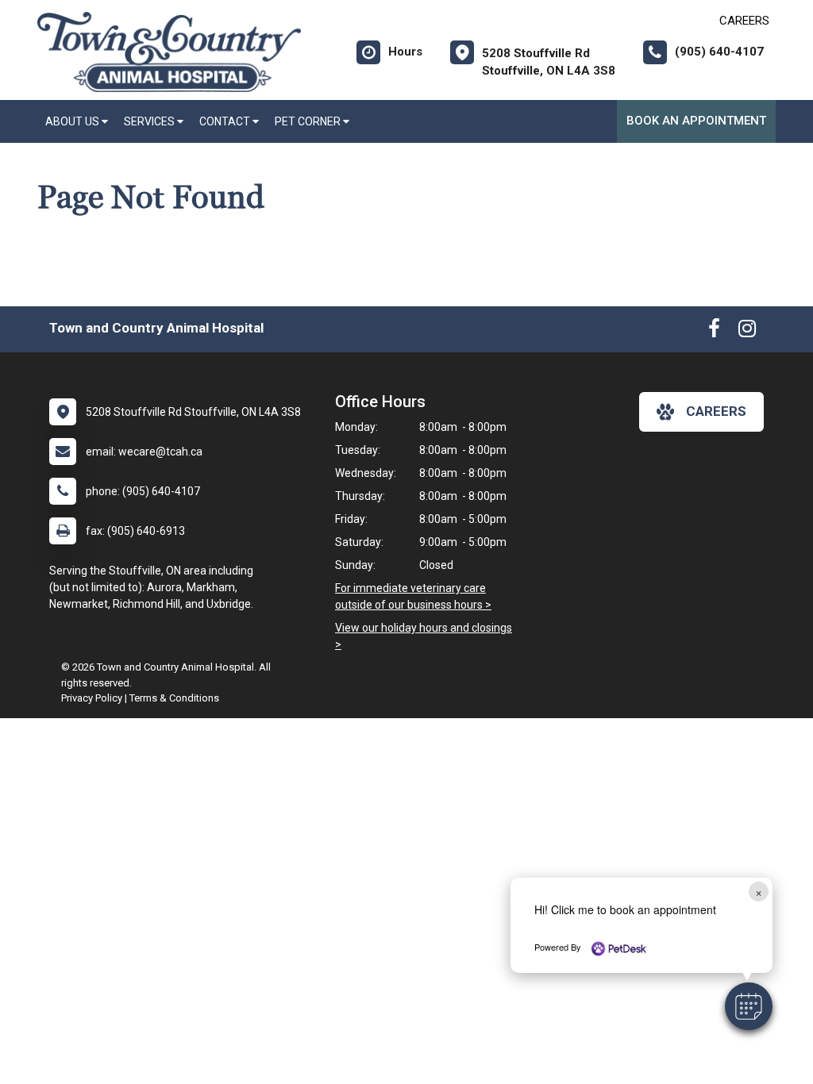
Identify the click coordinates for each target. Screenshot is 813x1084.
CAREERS (744, 20)
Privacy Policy (91, 698)
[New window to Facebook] (714, 331)
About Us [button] (73, 121)
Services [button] (150, 121)
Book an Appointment (696, 120)
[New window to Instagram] (747, 331)
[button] (749, 1006)
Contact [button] (225, 121)
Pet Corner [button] (309, 121)
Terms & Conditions (174, 698)
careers (716, 411)
